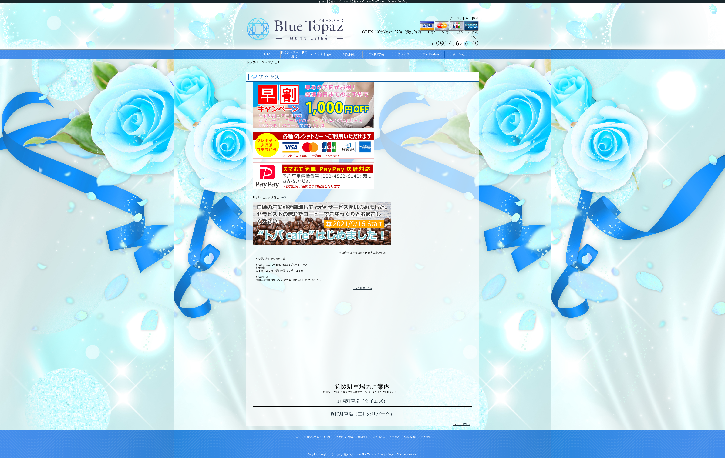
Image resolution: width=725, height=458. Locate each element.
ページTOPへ (462, 424)
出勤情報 (363, 436)
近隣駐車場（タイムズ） (362, 400)
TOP (267, 54)
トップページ (255, 62)
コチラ (282, 197)
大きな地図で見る (362, 288)
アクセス (394, 436)
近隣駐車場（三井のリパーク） (362, 413)
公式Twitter (410, 436)
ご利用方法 (379, 436)
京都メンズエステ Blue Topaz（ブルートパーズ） (368, 454)
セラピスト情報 (344, 436)
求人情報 (426, 436)
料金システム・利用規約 (317, 436)
